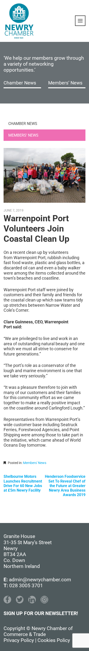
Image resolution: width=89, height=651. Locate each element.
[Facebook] (7, 599)
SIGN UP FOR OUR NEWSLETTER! (41, 613)
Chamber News (20, 83)
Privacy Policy (19, 640)
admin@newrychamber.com (40, 579)
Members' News (34, 463)
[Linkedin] (32, 599)
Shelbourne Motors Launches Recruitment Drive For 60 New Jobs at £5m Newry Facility (23, 483)
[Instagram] (44, 599)
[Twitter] (19, 599)
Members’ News (65, 83)
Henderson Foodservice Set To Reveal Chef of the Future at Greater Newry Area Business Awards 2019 (65, 485)
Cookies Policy (53, 640)
